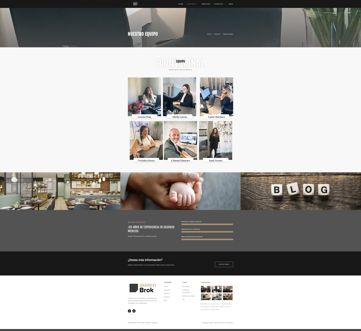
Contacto (218, 4)
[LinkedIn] (134, 311)
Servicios (206, 4)
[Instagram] (129, 311)
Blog (231, 4)
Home (180, 4)
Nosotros (191, 4)
